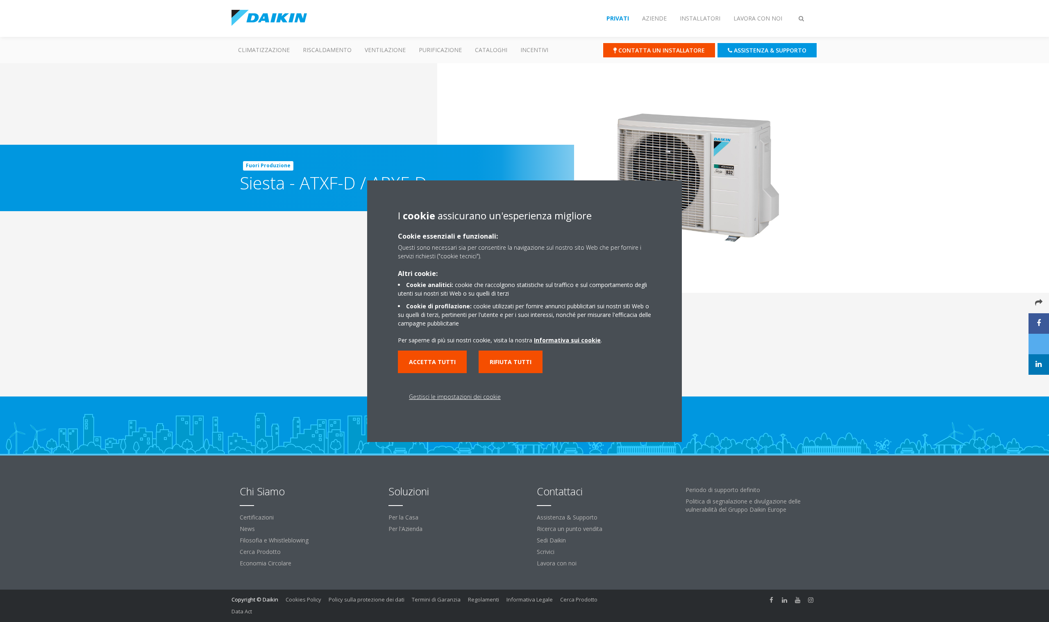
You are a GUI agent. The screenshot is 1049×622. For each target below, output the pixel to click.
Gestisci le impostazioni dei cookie (455, 397)
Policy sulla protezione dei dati (366, 599)
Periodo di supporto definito (723, 490)
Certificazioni (257, 517)
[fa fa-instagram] (810, 600)
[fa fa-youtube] (797, 600)
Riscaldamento (327, 50)
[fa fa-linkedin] (784, 600)
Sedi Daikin (551, 540)
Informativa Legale (529, 599)
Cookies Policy (303, 599)
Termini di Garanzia (436, 599)
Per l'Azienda (405, 529)
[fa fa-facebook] (771, 600)
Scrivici (545, 552)
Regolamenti (483, 599)
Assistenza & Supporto (567, 517)
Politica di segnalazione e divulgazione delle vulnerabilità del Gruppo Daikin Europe (743, 505)
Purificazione (440, 50)
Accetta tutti (432, 362)
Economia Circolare (265, 563)
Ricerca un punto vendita (569, 529)
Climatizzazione (264, 50)
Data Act (242, 611)
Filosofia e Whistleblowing (274, 540)
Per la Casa (403, 517)
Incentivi (534, 50)
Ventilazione (385, 50)
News (247, 529)
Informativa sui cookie (567, 340)
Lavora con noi (557, 563)
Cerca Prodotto (260, 552)
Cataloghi (491, 50)
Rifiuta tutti (510, 362)
